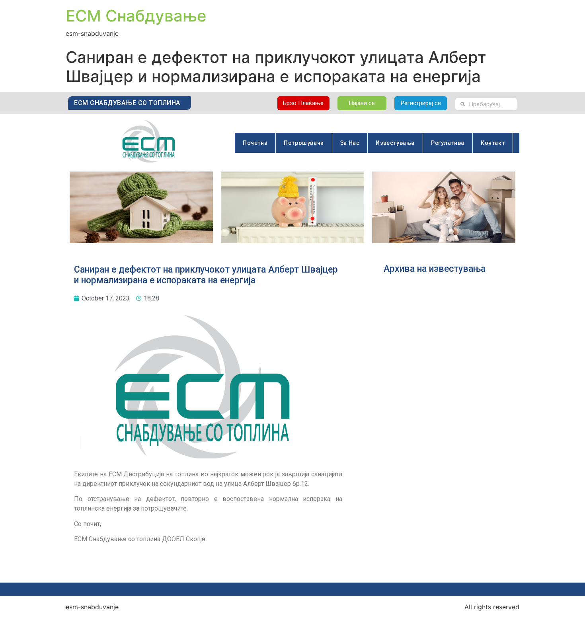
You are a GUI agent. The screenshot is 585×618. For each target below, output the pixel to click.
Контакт (493, 143)
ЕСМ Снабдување (136, 15)
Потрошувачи (304, 143)
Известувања (395, 143)
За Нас (350, 143)
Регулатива (447, 143)
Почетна (255, 143)
